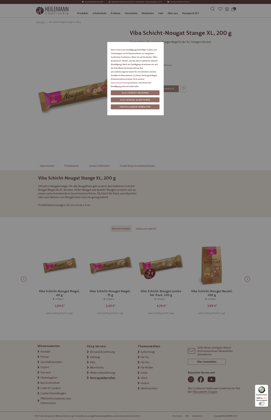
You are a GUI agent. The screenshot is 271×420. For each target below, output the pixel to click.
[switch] (262, 403)
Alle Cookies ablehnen (135, 93)
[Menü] (266, 386)
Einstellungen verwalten (135, 107)
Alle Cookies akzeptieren (135, 100)
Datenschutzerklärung (120, 83)
